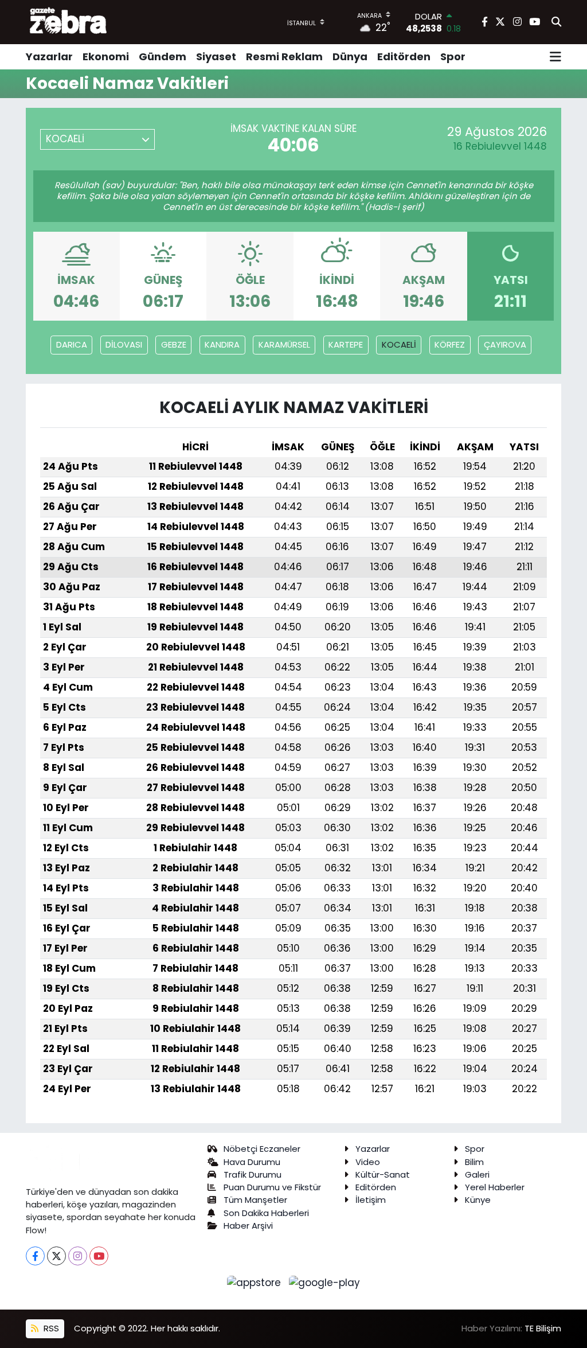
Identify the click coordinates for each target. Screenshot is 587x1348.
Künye (478, 1200)
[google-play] (325, 1282)
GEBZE (173, 344)
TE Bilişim (543, 1328)
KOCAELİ (399, 344)
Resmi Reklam (284, 56)
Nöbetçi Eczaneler (262, 1149)
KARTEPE (345, 344)
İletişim (370, 1200)
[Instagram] (77, 1255)
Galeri (477, 1174)
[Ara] (556, 22)
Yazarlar (49, 56)
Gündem (162, 56)
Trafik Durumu (252, 1174)
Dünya (349, 56)
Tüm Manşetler (255, 1200)
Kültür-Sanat (382, 1174)
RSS (50, 1328)
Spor (452, 56)
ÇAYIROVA (505, 344)
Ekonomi (106, 56)
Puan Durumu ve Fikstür (272, 1187)
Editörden (404, 56)
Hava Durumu (252, 1162)
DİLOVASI (123, 344)
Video (367, 1162)
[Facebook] (35, 1255)
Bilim (474, 1162)
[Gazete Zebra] (69, 21)
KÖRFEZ (450, 344)
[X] (56, 1255)
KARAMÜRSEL (284, 344)
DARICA (71, 344)
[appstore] (256, 1282)
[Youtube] (98, 1255)
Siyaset (216, 56)
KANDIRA (222, 344)
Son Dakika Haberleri (266, 1213)
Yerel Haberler (495, 1187)
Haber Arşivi (248, 1226)
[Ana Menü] (555, 56)
